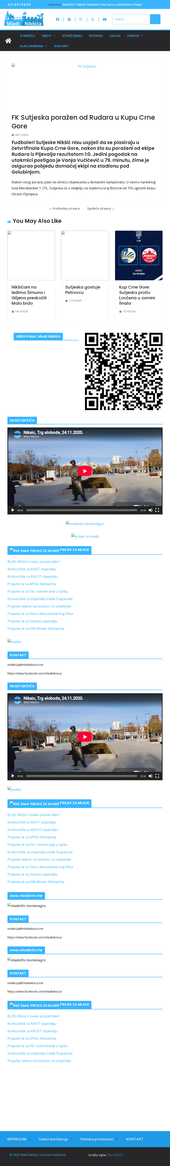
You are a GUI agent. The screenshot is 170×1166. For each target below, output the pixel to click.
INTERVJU (96, 35)
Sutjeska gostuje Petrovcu (82, 289)
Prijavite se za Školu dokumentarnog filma (40, 613)
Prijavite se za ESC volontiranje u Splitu (37, 591)
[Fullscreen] (157, 510)
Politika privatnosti (97, 1139)
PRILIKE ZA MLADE (74, 549)
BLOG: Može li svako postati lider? (33, 561)
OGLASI (114, 35)
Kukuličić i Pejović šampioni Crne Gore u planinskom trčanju (102, 4)
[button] (53, 35)
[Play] (13, 510)
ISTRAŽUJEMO (72, 35)
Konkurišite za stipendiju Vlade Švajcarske (40, 599)
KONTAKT (61, 46)
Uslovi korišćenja (53, 1139)
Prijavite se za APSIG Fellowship (31, 584)
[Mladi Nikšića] (8, 40)
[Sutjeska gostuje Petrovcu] (85, 255)
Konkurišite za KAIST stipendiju (31, 569)
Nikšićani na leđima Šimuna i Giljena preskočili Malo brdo (29, 295)
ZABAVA (133, 35)
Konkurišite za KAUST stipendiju (32, 576)
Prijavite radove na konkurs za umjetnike (39, 606)
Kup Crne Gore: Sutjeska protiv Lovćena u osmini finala (137, 295)
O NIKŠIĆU (27, 35)
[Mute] (150, 510)
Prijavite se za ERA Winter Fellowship (35, 628)
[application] (85, 470)
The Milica (116, 1155)
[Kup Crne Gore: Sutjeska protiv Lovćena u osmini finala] (139, 255)
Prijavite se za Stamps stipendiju (32, 621)
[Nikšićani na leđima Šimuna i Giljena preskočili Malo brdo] (31, 255)
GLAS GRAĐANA (31, 46)
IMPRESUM (16, 1139)
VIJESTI (46, 35)
